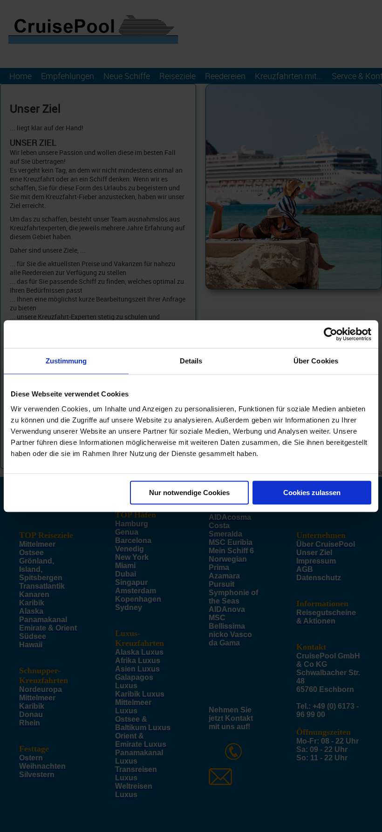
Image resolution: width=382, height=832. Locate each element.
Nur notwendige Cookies (189, 493)
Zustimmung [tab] (66, 361)
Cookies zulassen (312, 493)
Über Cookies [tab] (315, 361)
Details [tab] (191, 361)
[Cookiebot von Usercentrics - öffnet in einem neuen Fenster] (330, 334)
